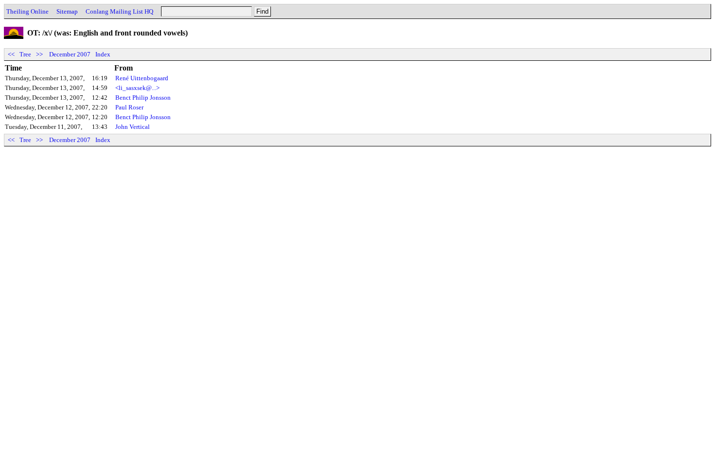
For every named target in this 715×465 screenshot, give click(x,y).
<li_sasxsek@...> (137, 87)
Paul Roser (129, 107)
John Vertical (132, 126)
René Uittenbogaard (141, 78)
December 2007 (69, 54)
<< (11, 54)
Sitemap (67, 11)
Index (102, 54)
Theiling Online (27, 11)
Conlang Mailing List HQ (119, 11)
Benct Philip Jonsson (143, 97)
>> (39, 54)
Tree (25, 54)
